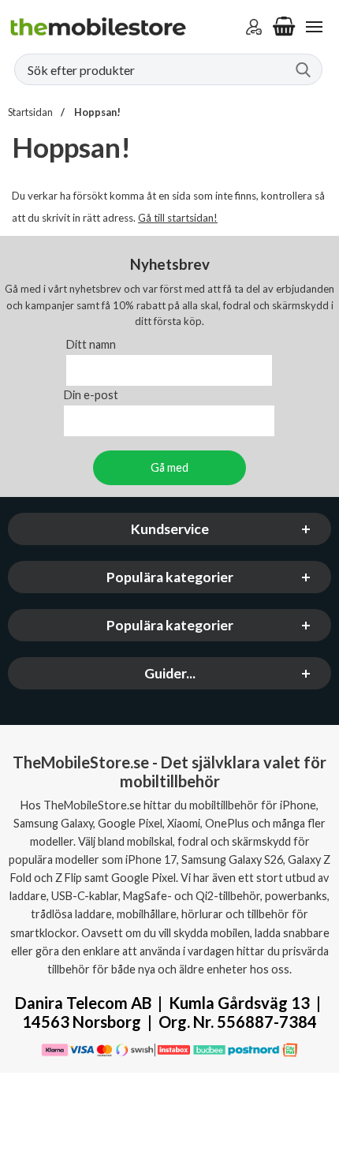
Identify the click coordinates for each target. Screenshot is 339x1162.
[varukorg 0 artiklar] (283, 27)
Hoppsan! (97, 112)
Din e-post (91, 395)
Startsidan (30, 112)
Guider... (170, 673)
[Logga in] (253, 27)
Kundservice (170, 529)
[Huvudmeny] (313, 27)
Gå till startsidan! (178, 217)
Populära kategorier (169, 577)
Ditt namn (91, 344)
